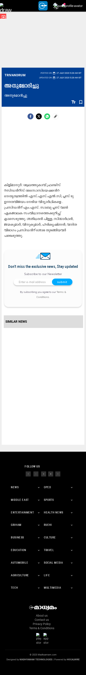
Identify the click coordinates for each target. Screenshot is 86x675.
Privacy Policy (42, 624)
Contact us (42, 619)
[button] (5, 6)
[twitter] (36, 473)
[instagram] (43, 473)
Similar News (16, 322)
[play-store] (39, 638)
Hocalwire (73, 659)
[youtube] (50, 473)
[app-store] (46, 638)
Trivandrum (15, 75)
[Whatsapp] (47, 116)
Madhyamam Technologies (36, 659)
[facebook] (30, 116)
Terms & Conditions (41, 628)
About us (42, 615)
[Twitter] (39, 116)
